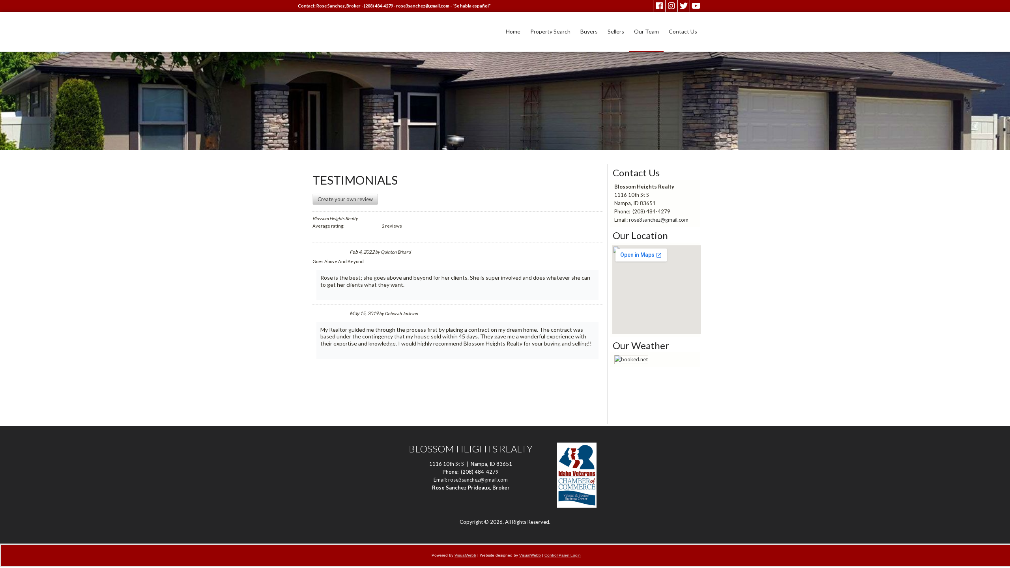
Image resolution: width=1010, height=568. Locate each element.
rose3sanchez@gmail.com (422, 5)
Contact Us (683, 31)
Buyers (589, 31)
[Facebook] (659, 6)
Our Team (646, 31)
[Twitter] (684, 6)
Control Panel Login (562, 555)
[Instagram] (671, 6)
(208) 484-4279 (378, 5)
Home (513, 31)
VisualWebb (465, 555)
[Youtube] (696, 6)
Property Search (550, 31)
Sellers (616, 31)
